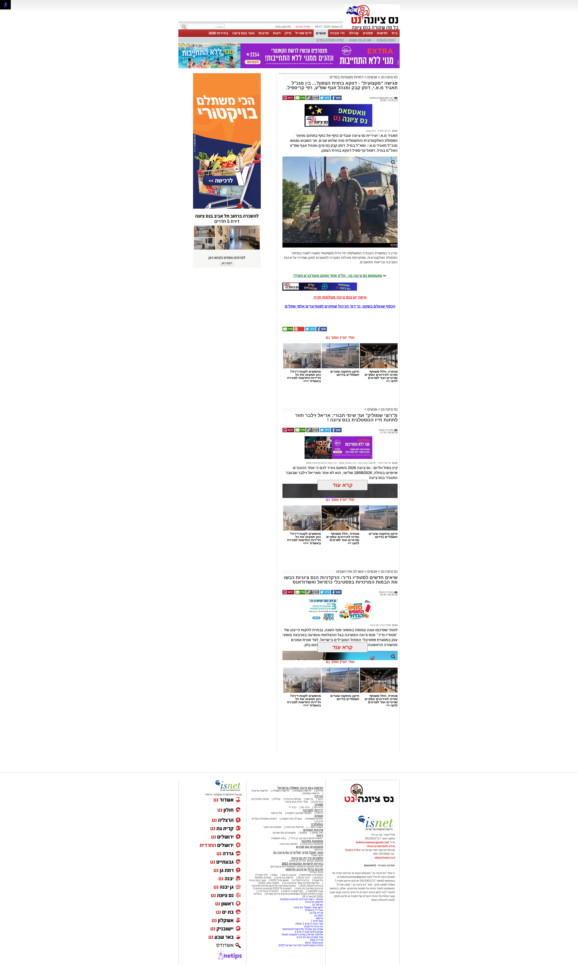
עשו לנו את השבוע (360, 40)
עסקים (303, 832)
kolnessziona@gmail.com (372, 842)
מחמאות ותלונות (312, 841)
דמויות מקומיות (386, 40)
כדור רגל (318, 807)
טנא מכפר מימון (314, 942)
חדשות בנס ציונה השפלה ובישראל (300, 788)
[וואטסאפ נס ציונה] (319, 287)
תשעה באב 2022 (269, 883)
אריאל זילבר (384, 463)
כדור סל (305, 807)
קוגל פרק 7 (317, 921)
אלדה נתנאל (352, 850)
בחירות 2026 (218, 33)
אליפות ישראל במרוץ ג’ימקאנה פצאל (302, 934)
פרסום (319, 918)
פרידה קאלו (316, 940)
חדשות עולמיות (310, 793)
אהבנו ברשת (289, 874)
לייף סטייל (303, 33)
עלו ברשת (276, 813)
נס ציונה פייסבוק (313, 926)
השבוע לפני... (315, 827)
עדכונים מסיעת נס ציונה (309, 888)
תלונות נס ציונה (288, 844)
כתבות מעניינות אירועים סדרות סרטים (274, 885)
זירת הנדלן (303, 877)
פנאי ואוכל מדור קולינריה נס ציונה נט (298, 852)
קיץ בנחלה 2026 (347, 463)
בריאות (309, 799)
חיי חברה (337, 33)
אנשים (321, 33)
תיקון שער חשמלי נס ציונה (308, 907)
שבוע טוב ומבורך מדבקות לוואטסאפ (302, 929)
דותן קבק (371, 130)
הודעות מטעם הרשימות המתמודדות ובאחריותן (296, 866)
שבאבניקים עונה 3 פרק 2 (309, 931)
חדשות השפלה (280, 790)
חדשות (382, 33)
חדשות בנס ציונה (366, 463)
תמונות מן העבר (272, 827)
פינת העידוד (316, 872)
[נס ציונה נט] (369, 806)
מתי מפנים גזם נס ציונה (309, 937)
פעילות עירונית (293, 799)
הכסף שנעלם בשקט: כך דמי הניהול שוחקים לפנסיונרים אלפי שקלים (340, 306)
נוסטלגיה (317, 824)
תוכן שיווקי (317, 832)
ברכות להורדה (301, 880)
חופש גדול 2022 (279, 880)
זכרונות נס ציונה (295, 827)
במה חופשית (278, 838)
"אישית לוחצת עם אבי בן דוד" (306, 838)
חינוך (320, 799)
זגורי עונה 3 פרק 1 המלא (309, 923)
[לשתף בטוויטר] (324, 99)
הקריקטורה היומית (292, 891)
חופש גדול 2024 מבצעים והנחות (272, 888)
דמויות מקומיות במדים (330, 40)
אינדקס (319, 849)
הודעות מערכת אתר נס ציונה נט (301, 883)
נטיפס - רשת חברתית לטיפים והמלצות (301, 899)
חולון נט (318, 915)
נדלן (288, 33)
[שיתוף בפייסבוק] (336, 99)
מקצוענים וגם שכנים (284, 832)
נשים (274, 874)
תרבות (264, 33)
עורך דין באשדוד (314, 910)
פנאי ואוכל (317, 855)
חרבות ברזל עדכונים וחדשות (304, 869)
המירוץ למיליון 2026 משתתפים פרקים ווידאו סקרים (294, 893)
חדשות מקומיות (302, 790)
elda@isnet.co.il (385, 857)
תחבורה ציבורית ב (268, 891)
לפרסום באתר (283, 26)
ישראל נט (317, 904)
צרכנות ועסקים (313, 830)
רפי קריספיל (384, 130)
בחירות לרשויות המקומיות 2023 (302, 863)
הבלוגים (318, 877)
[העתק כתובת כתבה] (312, 99)
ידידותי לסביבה (313, 810)
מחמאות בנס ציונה (312, 844)
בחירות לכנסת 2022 (311, 885)
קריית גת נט (316, 912)
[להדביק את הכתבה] (298, 330)
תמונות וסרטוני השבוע (299, 813)
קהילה (354, 33)
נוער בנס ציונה (243, 33)
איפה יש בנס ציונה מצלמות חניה (340, 297)
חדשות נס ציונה (284, 877)
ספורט (368, 33)
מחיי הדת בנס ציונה (296, 801)
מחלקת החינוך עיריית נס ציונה (306, 860)
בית (395, 33)
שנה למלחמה (315, 891)
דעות (277, 33)
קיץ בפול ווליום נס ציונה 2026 (321, 463)
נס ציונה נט (389, 77)
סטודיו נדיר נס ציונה (380, 625)
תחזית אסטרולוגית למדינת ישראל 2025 (300, 945)
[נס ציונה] (372, 28)
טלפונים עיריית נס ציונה (307, 858)
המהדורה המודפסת (312, 874)
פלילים (319, 790)
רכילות (319, 813)
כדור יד (292, 807)
